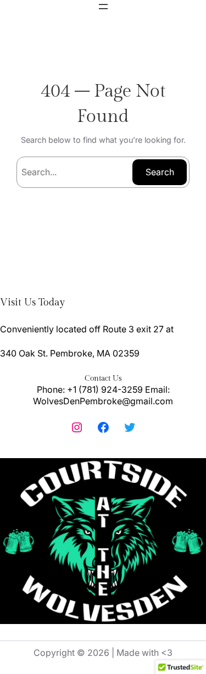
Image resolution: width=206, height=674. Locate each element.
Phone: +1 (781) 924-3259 (90, 389)
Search (160, 171)
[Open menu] (103, 6)
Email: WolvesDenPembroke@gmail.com (103, 395)
